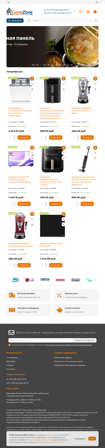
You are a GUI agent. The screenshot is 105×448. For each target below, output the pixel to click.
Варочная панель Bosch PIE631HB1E (51, 244)
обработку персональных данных (50, 442)
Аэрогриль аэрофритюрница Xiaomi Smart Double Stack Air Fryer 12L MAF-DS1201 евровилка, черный (52, 113)
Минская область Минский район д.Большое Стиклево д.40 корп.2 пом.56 (27, 394)
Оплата (9, 365)
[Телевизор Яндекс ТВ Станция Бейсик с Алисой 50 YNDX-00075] (20, 159)
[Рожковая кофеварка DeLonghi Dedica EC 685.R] (20, 226)
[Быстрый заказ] (32, 79)
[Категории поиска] (29, 20)
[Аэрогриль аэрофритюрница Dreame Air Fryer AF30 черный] (52, 159)
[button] (11, 46)
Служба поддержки (65, 352)
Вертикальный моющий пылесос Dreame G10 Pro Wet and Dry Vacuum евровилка (83, 181)
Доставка (10, 361)
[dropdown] (8, 2)
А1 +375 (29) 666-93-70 (58, 10)
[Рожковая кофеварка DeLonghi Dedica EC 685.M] (84, 90)
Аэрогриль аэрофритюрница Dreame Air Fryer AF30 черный (50, 181)
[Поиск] (95, 21)
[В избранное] (32, 84)
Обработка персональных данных (69, 365)
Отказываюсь (79, 439)
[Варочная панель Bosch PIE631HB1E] (52, 226)
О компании (12, 357)
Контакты (10, 369)
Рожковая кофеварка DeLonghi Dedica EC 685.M (82, 110)
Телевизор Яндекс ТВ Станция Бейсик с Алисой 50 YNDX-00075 (19, 179)
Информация (14, 352)
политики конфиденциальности (38, 440)
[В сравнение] (32, 89)
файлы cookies (51, 435)
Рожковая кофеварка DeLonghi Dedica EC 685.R (20, 244)
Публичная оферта (63, 357)
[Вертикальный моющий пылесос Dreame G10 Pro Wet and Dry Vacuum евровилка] (84, 159)
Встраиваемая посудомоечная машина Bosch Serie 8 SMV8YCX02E (20, 112)
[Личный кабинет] (96, 2)
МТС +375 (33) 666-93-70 (59, 13)
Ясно (92, 439)
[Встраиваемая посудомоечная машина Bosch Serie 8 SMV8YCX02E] (20, 90)
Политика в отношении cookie (68, 361)
